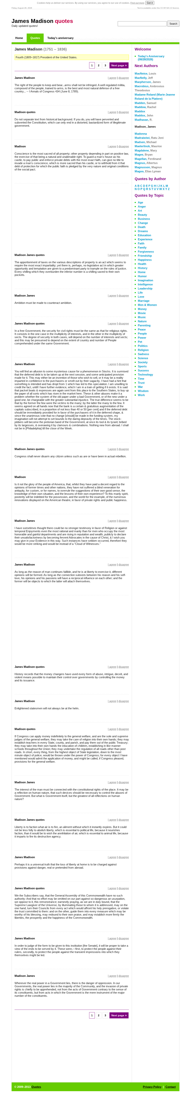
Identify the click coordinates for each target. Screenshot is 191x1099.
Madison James (25, 295)
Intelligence (145, 284)
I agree (112, 77)
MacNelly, (144, 77)
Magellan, (148, 158)
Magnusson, (148, 167)
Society (143, 362)
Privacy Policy (152, 1086)
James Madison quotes (30, 323)
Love (141, 296)
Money (142, 309)
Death (141, 227)
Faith (141, 243)
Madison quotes (25, 112)
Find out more (137, 3)
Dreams (143, 231)
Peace (142, 329)
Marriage (143, 300)
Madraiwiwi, (149, 137)
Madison (20, 146)
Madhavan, (143, 119)
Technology (145, 374)
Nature (142, 321)
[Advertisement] (46, 216)
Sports (142, 366)
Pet (140, 341)
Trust (141, 382)
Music (142, 317)
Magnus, (146, 162)
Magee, (144, 154)
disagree (123, 77)
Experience (145, 239)
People (142, 333)
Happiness (145, 259)
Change (143, 222)
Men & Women (147, 304)
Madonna (141, 133)
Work (141, 395)
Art (140, 210)
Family (142, 247)
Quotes (35, 37)
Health (142, 263)
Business (144, 218)
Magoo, (148, 171)
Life (140, 292)
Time (141, 378)
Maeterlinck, (148, 146)
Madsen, (145, 142)
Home (19, 37)
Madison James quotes (30, 254)
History (142, 268)
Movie (142, 313)
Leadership (145, 288)
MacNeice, (145, 73)
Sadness (143, 354)
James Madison (42, 21)
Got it (150, 2)
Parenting (144, 325)
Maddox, (144, 115)
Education (144, 235)
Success (143, 370)
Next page (119, 65)
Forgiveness (146, 251)
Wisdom (143, 390)
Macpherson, (148, 81)
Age (140, 202)
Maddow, (145, 107)
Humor (142, 276)
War (140, 386)
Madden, (145, 102)
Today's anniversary (60, 37)
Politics (143, 345)
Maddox (140, 111)
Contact (170, 1086)
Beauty (142, 214)
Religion (143, 349)
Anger (142, 206)
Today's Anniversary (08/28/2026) (151, 58)
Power (142, 337)
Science (143, 358)
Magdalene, (146, 150)
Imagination (145, 280)
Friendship (145, 255)
